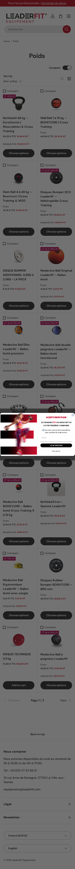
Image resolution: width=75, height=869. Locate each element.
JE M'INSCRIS (56, 445)
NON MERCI (56, 451)
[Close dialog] (73, 415)
